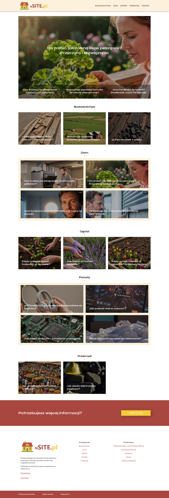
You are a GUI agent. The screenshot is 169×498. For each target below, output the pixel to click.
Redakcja (25, 473)
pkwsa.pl (128, 453)
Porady (145, 6)
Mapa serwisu (47, 494)
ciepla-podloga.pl (129, 461)
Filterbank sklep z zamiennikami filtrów (128, 446)
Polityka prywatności (26, 494)
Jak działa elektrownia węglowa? (81, 387)
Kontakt (25, 478)
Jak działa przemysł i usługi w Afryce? (39, 387)
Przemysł (135, 6)
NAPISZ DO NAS (136, 413)
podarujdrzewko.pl (128, 450)
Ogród (123, 6)
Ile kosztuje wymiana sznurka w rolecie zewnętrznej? (84, 91)
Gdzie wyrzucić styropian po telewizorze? (115, 338)
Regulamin (65, 494)
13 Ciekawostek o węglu (127, 139)
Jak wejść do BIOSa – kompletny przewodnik (52, 338)
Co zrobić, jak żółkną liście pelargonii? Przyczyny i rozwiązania (84, 50)
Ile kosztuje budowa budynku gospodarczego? (83, 138)
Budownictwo (103, 6)
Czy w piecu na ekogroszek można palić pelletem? (40, 91)
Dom (115, 6)
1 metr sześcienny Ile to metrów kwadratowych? (37, 138)
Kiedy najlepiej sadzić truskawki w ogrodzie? (36, 263)
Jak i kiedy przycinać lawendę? (80, 263)
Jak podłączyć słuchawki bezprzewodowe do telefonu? (53, 307)
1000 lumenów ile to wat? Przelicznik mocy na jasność (128, 91)
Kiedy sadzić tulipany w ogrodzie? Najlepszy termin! (129, 263)
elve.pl (128, 457)
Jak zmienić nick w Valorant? (107, 308)
